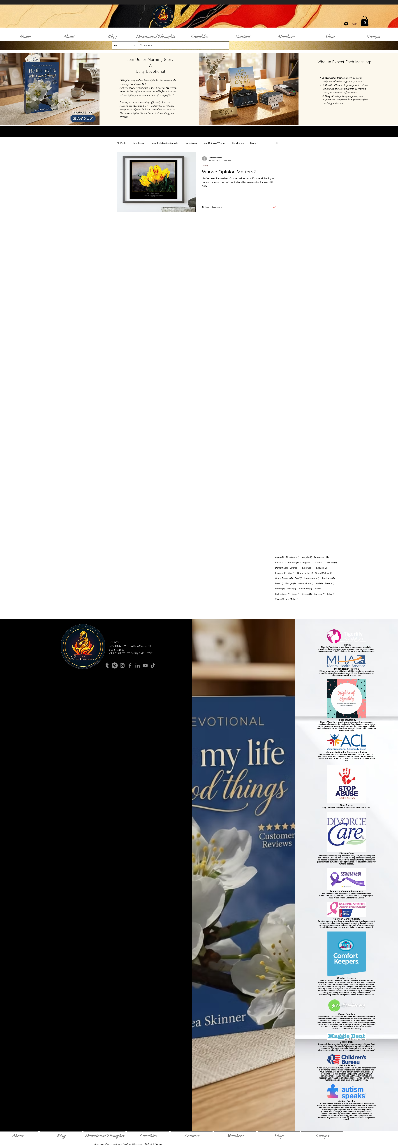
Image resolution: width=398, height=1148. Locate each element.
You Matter (292, 599)
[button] (365, 21)
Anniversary (321, 557)
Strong (307, 593)
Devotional (138, 142)
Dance (332, 562)
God (291, 572)
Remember (305, 588)
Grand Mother (323, 572)
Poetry (205, 165)
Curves (320, 562)
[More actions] (275, 159)
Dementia (281, 567)
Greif (299, 578)
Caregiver (307, 562)
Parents (330, 583)
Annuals (280, 562)
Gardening (238, 142)
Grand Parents (284, 578)
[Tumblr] (107, 665)
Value (279, 599)
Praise (291, 588)
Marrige (290, 583)
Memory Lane (306, 583)
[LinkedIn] (137, 665)
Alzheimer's (293, 557)
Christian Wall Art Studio (148, 1144)
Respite (319, 588)
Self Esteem (282, 593)
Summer (319, 593)
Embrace (308, 567)
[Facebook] (130, 665)
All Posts (121, 142)
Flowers (280, 572)
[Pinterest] (115, 665)
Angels (307, 557)
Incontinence (312, 578)
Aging (279, 557)
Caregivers (191, 142)
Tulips (331, 593)
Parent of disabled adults (164, 142)
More (253, 142)
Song (296, 593)
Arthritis (293, 562)
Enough (321, 567)
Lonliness (328, 578)
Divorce (295, 567)
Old (319, 583)
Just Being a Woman (214, 142)
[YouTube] (145, 665)
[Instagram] (122, 665)
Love (279, 583)
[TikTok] (153, 665)
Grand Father (305, 572)
